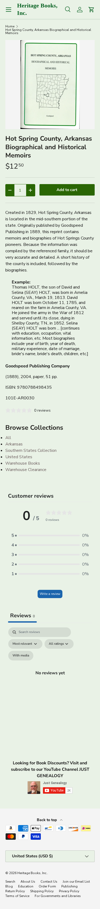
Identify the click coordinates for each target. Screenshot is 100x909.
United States (18, 457)
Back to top (47, 819)
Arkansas (14, 444)
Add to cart (67, 189)
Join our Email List (76, 881)
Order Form (47, 886)
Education (25, 886)
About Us (28, 881)
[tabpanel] (50, 679)
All (8, 438)
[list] (50, 84)
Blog (9, 886)
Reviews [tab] (22, 615)
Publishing (69, 886)
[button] (50, 535)
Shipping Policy (42, 891)
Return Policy (15, 891)
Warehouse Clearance (25, 470)
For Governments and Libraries (58, 896)
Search (10, 881)
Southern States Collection (31, 450)
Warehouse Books (22, 463)
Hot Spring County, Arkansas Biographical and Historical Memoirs (48, 31)
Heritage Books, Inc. (32, 873)
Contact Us (49, 881)
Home (9, 26)
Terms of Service (17, 896)
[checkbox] (20, 655)
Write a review (50, 594)
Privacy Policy (69, 891)
